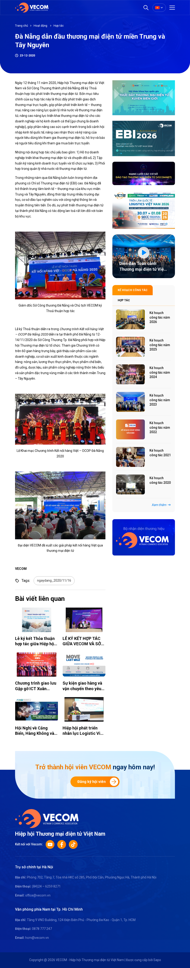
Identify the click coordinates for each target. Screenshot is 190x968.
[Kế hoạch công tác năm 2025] (130, 347)
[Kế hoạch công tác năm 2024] (130, 374)
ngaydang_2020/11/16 (54, 580)
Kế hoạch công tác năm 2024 (159, 372)
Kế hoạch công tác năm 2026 (159, 317)
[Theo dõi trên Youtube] (50, 844)
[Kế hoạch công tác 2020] (130, 484)
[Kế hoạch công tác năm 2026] (130, 319)
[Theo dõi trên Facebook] (61, 844)
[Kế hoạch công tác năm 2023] (130, 402)
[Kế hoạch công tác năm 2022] (130, 429)
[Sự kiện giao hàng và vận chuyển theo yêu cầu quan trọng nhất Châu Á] (84, 664)
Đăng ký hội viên (91, 781)
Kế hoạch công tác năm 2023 (159, 400)
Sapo (157, 960)
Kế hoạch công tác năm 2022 (159, 427)
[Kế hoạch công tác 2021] (130, 457)
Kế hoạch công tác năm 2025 (159, 344)
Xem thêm (159, 505)
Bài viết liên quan (40, 598)
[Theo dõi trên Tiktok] (73, 844)
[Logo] (47, 818)
